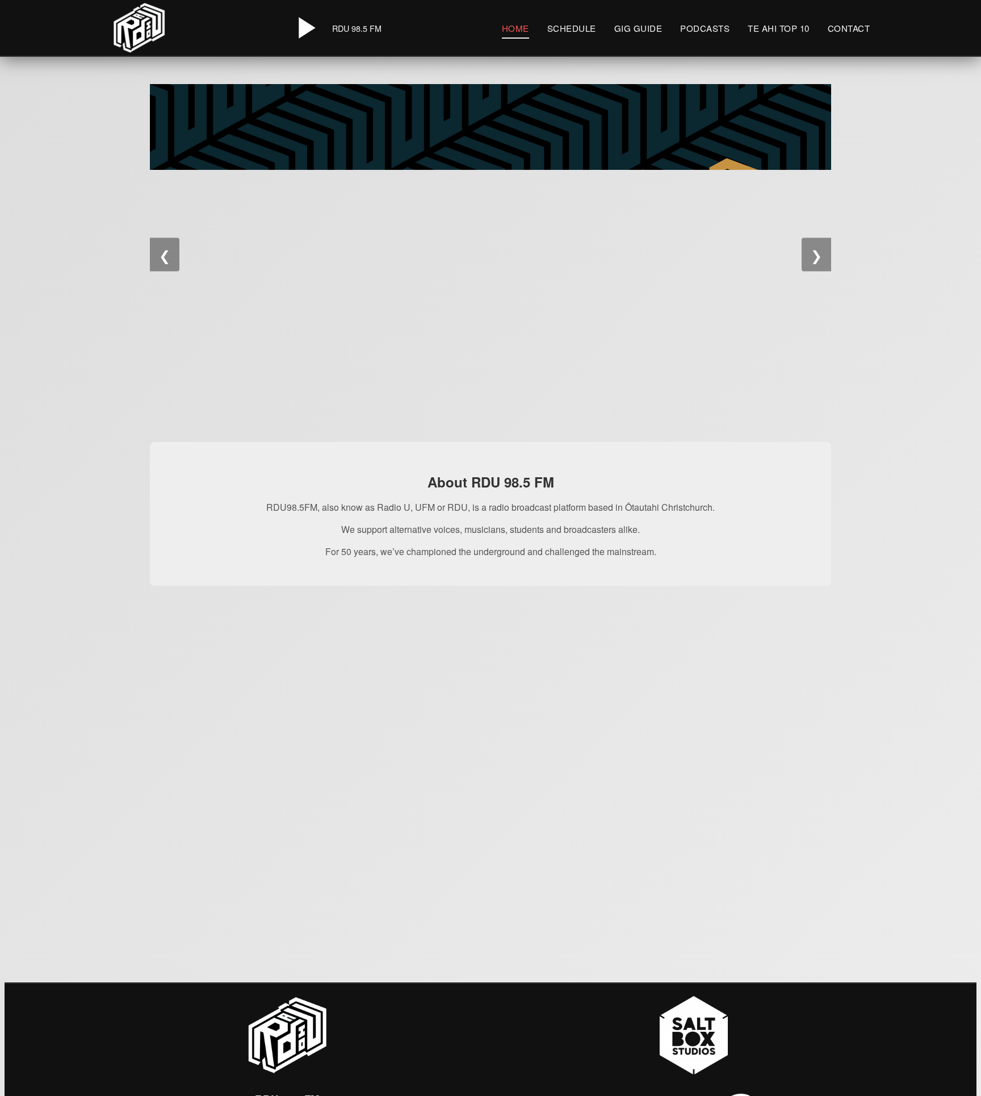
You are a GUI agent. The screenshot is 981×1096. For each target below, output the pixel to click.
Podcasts (705, 28)
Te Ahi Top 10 (779, 28)
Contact (849, 28)
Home (515, 28)
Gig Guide (638, 28)
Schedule (571, 28)
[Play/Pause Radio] (305, 28)
